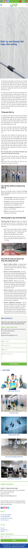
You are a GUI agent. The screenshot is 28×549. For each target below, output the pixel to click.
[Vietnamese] (20, 1)
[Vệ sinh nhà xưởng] (14, 395)
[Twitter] (8, 2)
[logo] (14, 5)
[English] (26, 1)
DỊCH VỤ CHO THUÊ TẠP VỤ (14, 391)
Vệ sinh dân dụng (5, 516)
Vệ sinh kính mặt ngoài (14, 434)
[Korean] (23, 1)
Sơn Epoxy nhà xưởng (6, 518)
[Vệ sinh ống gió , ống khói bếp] (14, 461)
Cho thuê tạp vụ (5, 520)
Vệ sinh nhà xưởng (14, 413)
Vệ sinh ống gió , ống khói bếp (14, 478)
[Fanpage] (2, 2)
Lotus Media (21, 546)
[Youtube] (4, 2)
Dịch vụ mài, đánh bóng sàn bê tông (14, 456)
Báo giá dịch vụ (4, 529)
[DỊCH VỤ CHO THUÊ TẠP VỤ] (14, 373)
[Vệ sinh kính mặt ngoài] (14, 417)
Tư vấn (2, 528)
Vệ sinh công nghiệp (6, 514)
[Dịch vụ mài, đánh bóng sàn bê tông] (14, 439)
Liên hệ (2, 531)
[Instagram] (6, 2)
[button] (27, 5)
